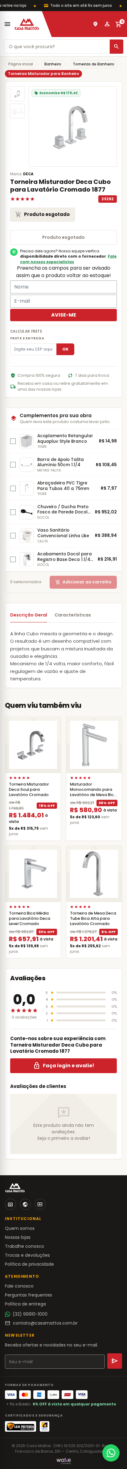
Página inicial (20, 64)
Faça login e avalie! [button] (63, 1065)
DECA (28, 174)
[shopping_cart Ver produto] (33, 745)
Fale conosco (19, 1286)
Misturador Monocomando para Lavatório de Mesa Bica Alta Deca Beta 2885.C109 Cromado (93, 795)
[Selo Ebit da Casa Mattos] (44, 1426)
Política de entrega (25, 1304)
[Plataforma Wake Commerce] (63, 1461)
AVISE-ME (63, 314)
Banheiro (52, 64)
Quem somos (20, 1228)
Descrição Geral (28, 615)
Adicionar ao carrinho (83, 582)
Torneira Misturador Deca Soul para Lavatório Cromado (29, 789)
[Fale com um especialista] (111, 1453)
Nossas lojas (18, 1237)
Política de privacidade (29, 1264)
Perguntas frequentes (28, 1295)
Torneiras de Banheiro (93, 64)
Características (73, 615)
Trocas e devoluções (27, 1255)
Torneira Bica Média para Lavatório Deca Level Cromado (29, 918)
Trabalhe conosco (24, 1246)
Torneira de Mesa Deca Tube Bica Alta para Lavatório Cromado (93, 918)
